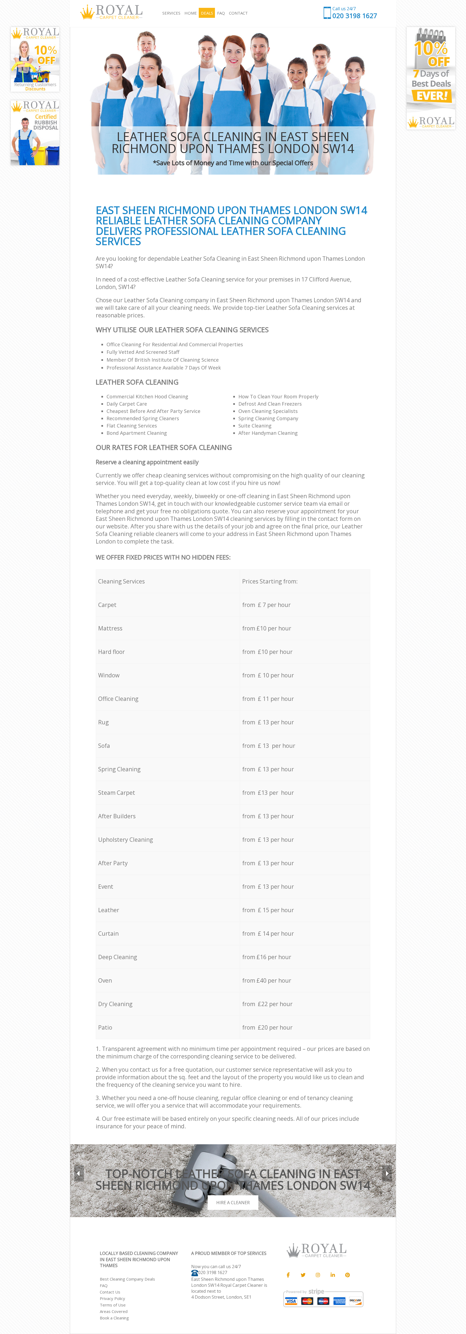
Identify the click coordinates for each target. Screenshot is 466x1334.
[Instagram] (318, 1275)
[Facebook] (288, 1275)
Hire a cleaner (233, 1203)
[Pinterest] (347, 1275)
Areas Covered (114, 1311)
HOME (190, 13)
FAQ (104, 1285)
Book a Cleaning (114, 1318)
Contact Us (110, 1292)
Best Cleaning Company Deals (127, 1279)
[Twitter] (303, 1275)
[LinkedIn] (332, 1275)
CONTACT (238, 13)
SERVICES (171, 13)
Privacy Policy (112, 1298)
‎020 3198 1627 (212, 1272)
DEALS (207, 13)
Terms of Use (113, 1305)
